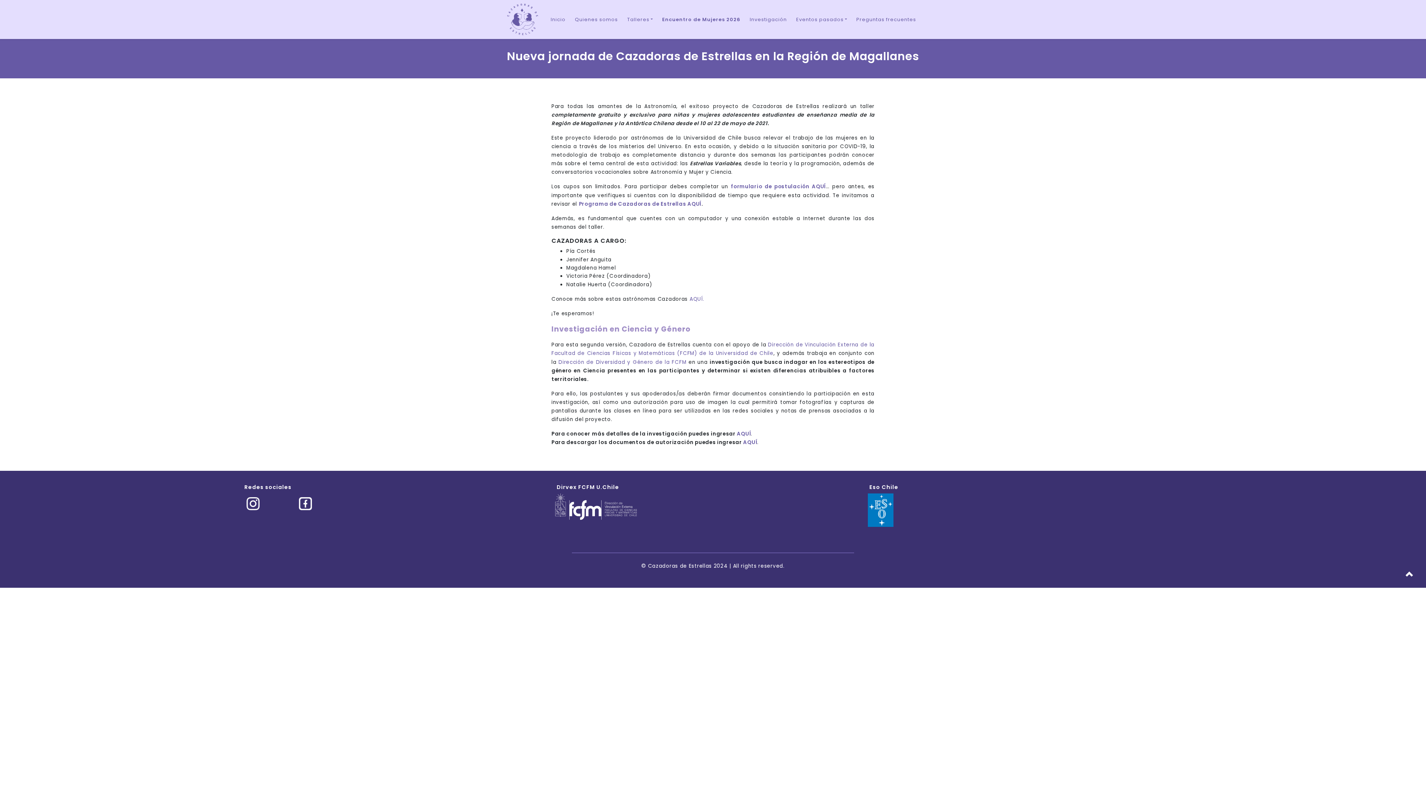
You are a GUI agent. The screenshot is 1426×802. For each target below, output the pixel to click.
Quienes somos (596, 19)
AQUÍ (744, 433)
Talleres (638, 19)
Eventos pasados (820, 19)
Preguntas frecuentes (886, 19)
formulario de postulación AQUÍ (778, 186)
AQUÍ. (697, 299)
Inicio (558, 19)
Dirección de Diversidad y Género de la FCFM (622, 362)
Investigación (768, 19)
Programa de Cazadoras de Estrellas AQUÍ (640, 204)
